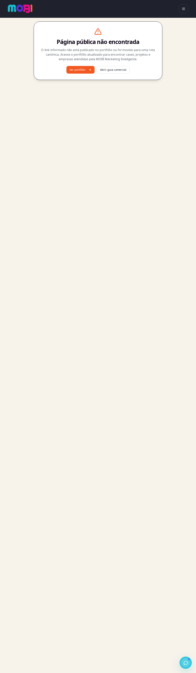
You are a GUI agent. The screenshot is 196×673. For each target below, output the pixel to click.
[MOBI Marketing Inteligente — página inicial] (20, 9)
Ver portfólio (77, 70)
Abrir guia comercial (113, 70)
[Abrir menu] (183, 8)
